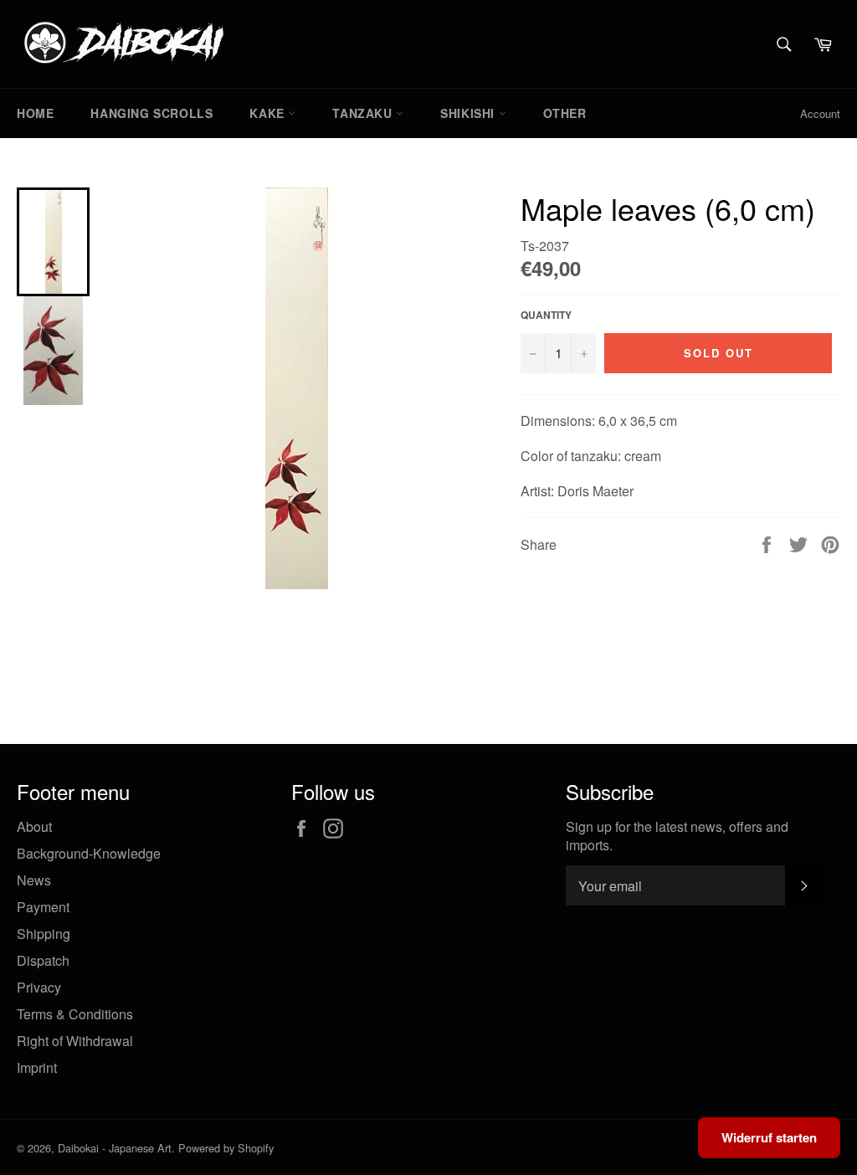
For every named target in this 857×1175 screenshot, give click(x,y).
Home (35, 113)
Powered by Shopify (226, 1148)
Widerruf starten (769, 1137)
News (34, 880)
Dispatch (43, 960)
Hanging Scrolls (151, 113)
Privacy (39, 987)
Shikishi (469, 113)
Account (820, 113)
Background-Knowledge (89, 853)
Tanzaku (364, 113)
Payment (43, 906)
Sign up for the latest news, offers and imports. (677, 836)
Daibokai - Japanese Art (115, 1148)
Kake (268, 113)
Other (565, 113)
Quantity (546, 315)
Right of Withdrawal (75, 1040)
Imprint (37, 1067)
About (34, 826)
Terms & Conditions (75, 1014)
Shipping (43, 933)
